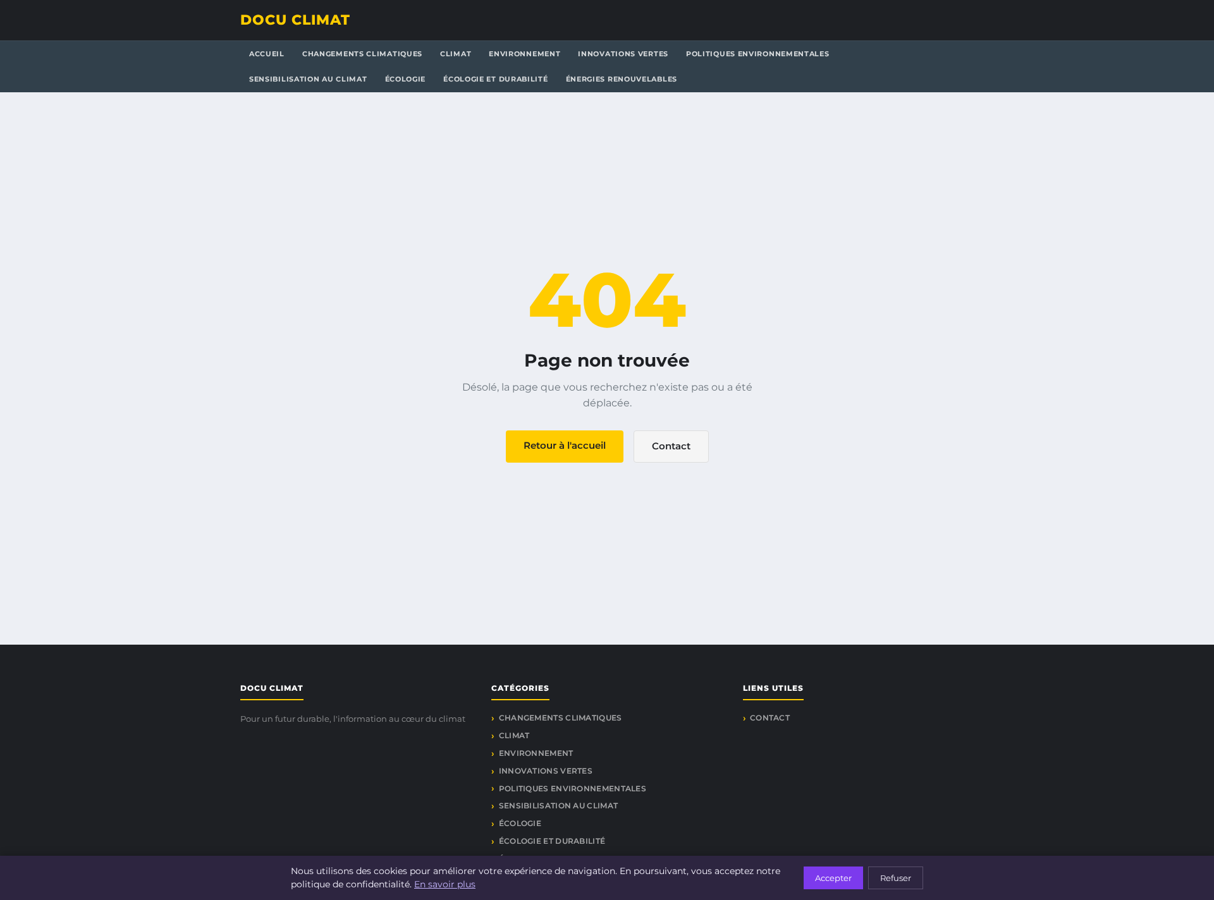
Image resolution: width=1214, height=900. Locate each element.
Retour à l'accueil (565, 445)
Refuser (895, 878)
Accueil (267, 53)
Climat (455, 53)
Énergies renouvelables (621, 79)
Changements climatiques (362, 53)
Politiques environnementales (758, 53)
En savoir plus (444, 884)
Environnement (524, 53)
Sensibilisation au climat (308, 79)
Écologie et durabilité (495, 79)
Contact (671, 446)
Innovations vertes (623, 53)
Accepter (833, 878)
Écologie (405, 79)
